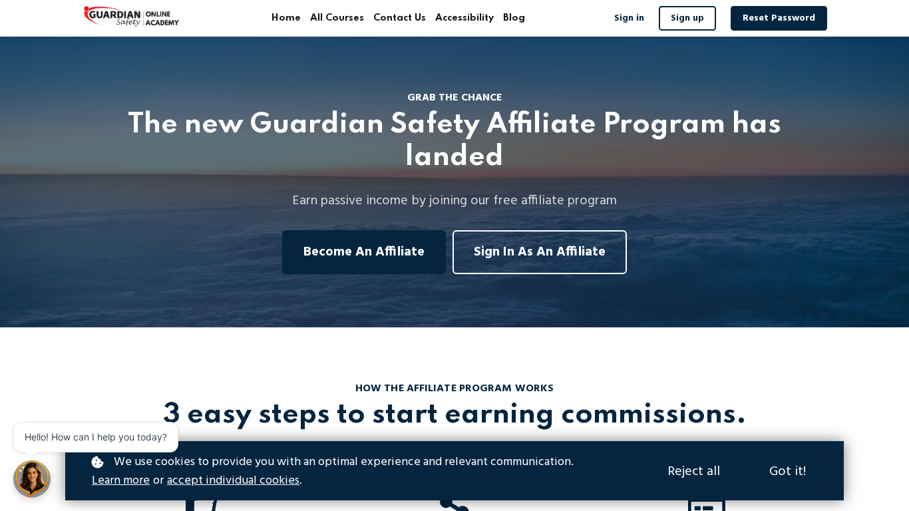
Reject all (693, 471)
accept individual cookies (233, 481)
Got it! (787, 471)
